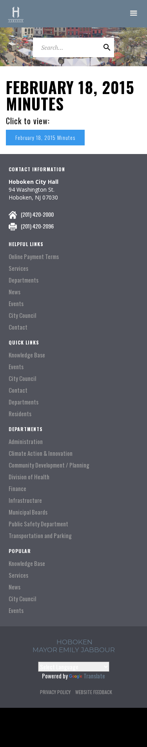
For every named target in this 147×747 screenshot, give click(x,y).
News (14, 292)
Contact (18, 327)
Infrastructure (25, 500)
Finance (17, 488)
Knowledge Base (27, 355)
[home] (15, 13)
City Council (22, 315)
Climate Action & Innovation (41, 453)
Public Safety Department (38, 524)
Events (16, 303)
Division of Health (29, 477)
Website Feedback (93, 692)
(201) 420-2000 (37, 214)
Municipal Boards (28, 512)
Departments (23, 280)
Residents (20, 414)
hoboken (74, 642)
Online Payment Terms (34, 256)
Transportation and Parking (40, 535)
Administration (26, 441)
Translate (94, 675)
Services (18, 268)
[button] (133, 13)
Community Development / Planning (49, 465)
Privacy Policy (55, 692)
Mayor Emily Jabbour (74, 650)
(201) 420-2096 (37, 226)
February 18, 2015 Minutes (45, 137)
